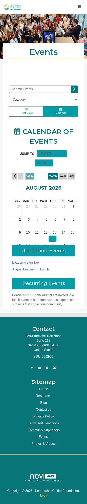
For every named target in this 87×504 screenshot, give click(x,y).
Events (44, 436)
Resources (43, 396)
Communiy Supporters (44, 430)
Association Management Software (43, 480)
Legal (44, 495)
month (53, 175)
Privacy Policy (43, 416)
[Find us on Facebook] (32, 368)
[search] (74, 89)
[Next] (21, 176)
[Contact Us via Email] (54, 368)
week (63, 175)
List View (26, 112)
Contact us (43, 409)
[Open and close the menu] (54, 7)
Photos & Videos (44, 443)
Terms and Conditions (43, 423)
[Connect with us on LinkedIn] (39, 368)
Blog (43, 402)
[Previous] (14, 176)
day (71, 175)
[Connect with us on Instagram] (47, 368)
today (30, 175)
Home (43, 389)
